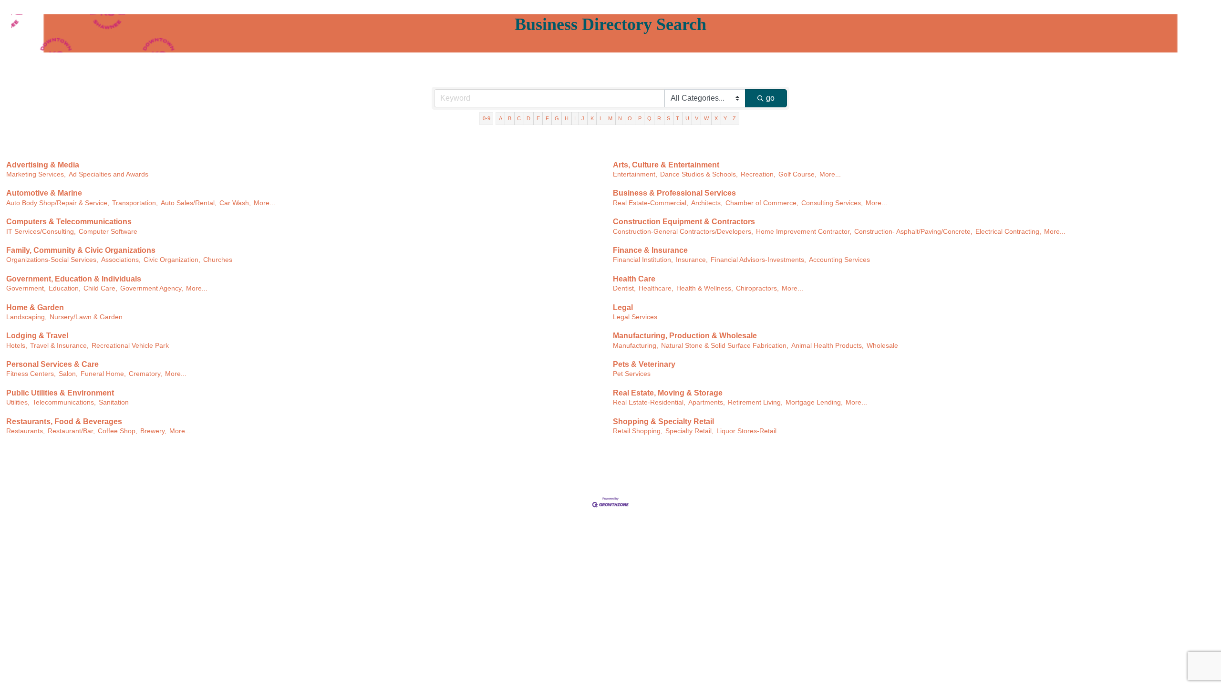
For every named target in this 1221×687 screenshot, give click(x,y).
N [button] (620, 118)
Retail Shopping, (637, 431)
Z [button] (734, 118)
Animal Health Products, (827, 345)
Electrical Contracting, (1008, 231)
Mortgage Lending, (814, 402)
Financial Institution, (643, 259)
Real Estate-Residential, (649, 402)
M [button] (610, 118)
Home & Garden (35, 307)
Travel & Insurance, (59, 345)
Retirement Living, (755, 402)
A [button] (500, 118)
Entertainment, (635, 174)
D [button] (528, 118)
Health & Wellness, (704, 288)
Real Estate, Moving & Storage (668, 393)
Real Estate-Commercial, (650, 203)
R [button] (659, 118)
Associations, (121, 259)
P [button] (640, 118)
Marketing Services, (36, 174)
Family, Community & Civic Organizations (80, 250)
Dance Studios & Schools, (699, 174)
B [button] (509, 118)
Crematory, (145, 373)
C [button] (519, 118)
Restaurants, (25, 431)
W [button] (706, 118)
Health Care (634, 279)
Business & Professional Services (674, 193)
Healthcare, (656, 288)
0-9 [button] (486, 118)
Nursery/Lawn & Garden (86, 317)
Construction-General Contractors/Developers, (683, 231)
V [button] (696, 118)
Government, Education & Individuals (73, 279)
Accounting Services (839, 259)
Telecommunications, (64, 402)
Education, (65, 288)
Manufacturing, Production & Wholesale (685, 336)
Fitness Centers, (31, 373)
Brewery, (153, 431)
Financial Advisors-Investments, (758, 259)
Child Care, (100, 288)
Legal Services (635, 317)
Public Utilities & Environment (60, 393)
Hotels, (16, 345)
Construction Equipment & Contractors (684, 222)
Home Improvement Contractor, (803, 231)
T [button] (677, 118)
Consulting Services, (832, 203)
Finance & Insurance (650, 250)
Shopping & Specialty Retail (663, 421)
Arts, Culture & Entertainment (666, 165)
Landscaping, (26, 317)
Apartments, (706, 402)
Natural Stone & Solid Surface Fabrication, (724, 345)
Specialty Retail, (689, 431)
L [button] (601, 118)
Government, (26, 288)
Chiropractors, (757, 288)
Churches (217, 259)
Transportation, (135, 203)
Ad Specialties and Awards (108, 174)
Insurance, (692, 259)
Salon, (68, 373)
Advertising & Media (42, 165)
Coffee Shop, (117, 431)
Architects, (707, 203)
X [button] (716, 118)
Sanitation (114, 402)
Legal (623, 307)
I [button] (575, 118)
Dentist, (624, 288)
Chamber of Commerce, (761, 203)
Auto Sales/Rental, (189, 203)
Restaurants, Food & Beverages (64, 421)
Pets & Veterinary (644, 364)
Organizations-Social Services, (52, 259)
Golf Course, (797, 174)
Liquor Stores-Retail (746, 431)
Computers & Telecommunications (69, 222)
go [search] (770, 98)
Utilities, (18, 402)
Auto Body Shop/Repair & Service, (57, 203)
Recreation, (758, 174)
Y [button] (725, 118)
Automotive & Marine (44, 193)
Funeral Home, (103, 373)
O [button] (630, 118)
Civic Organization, (172, 259)
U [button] (687, 118)
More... (830, 174)
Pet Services (632, 373)
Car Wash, (235, 203)
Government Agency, (151, 288)
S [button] (668, 118)
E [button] (538, 118)
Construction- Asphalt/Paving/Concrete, (913, 231)
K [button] (592, 118)
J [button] (582, 118)
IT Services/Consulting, (41, 231)
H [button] (567, 118)
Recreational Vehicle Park (130, 345)
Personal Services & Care (52, 364)
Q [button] (649, 118)
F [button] (547, 118)
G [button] (557, 118)
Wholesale (882, 345)
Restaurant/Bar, (71, 431)
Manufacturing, (635, 345)
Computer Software (108, 231)
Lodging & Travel (37, 336)
